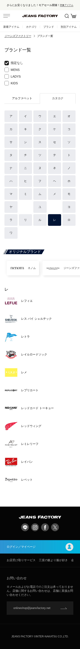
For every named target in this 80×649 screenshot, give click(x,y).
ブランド (48, 26)
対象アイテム (66, 5)
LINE (25, 527)
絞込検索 (66, 15)
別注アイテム (69, 26)
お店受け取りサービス (21, 560)
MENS (15, 70)
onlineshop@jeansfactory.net (31, 608)
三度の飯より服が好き (53, 560)
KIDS (14, 83)
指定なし (17, 63)
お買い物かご (73, 15)
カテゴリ (31, 26)
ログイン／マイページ (21, 546)
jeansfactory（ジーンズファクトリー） (40, 15)
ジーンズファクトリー (17, 36)
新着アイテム (11, 26)
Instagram (35, 527)
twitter (55, 527)
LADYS (16, 76)
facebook (45, 527)
